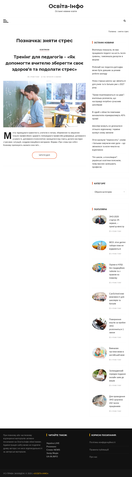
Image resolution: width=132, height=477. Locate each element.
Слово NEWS (53, 450)
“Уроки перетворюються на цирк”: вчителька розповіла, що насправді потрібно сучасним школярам (108, 100)
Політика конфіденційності (102, 442)
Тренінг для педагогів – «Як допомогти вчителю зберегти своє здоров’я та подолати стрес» (44, 63)
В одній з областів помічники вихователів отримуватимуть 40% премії (108, 115)
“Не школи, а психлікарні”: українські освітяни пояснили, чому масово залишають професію (106, 162)
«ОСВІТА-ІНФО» (40, 473)
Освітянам (44, 50)
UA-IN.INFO (52, 456)
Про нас (93, 457)
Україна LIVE (53, 443)
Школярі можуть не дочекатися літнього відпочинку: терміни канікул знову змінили (107, 129)
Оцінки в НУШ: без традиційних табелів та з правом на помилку (117, 271)
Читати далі (44, 155)
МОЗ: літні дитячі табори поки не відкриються (117, 245)
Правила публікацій (99, 450)
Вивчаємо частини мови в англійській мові (117, 351)
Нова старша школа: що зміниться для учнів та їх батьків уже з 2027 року (109, 84)
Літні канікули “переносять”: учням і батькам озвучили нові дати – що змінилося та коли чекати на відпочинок (109, 145)
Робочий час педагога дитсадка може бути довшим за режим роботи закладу (107, 70)
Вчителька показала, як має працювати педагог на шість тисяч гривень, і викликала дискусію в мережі (109, 55)
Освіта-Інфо (66, 6)
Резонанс (51, 446)
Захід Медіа (52, 453)
